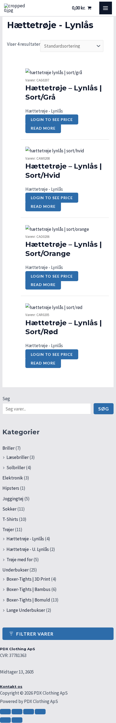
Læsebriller (17, 457)
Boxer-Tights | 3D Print (28, 579)
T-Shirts (10, 519)
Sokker (9, 509)
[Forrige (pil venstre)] (5, 720)
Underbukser (15, 570)
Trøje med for (19, 560)
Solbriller (15, 468)
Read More (43, 128)
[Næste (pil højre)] (17, 720)
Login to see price (52, 119)
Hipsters (10, 488)
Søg (6, 399)
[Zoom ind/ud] (5, 711)
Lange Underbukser (25, 610)
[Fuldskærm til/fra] (17, 711)
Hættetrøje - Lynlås (25, 539)
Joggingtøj (12, 499)
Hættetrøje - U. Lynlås (27, 549)
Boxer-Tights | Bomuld (28, 600)
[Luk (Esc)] (40, 711)
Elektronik (12, 478)
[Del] (28, 711)
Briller (8, 448)
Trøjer (8, 530)
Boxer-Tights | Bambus (28, 589)
